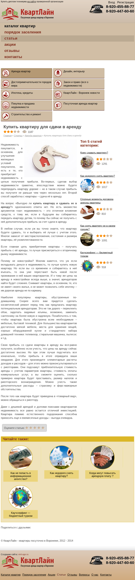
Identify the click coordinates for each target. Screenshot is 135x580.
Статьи (10, 38)
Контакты (13, 57)
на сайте (31, 1)
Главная (8, 135)
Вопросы (84, 574)
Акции (10, 44)
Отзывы (12, 50)
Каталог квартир (19, 26)
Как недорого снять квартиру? (97, 175)
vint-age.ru (23, 554)
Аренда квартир (33, 135)
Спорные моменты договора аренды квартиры (96, 201)
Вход (111, 2)
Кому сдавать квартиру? (94, 152)
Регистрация (125, 2)
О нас (94, 574)
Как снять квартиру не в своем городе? (97, 227)
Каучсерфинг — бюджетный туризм (96, 254)
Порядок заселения (22, 32)
